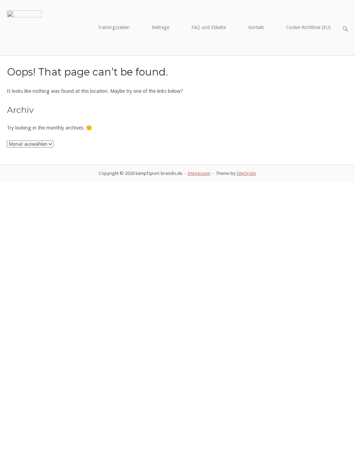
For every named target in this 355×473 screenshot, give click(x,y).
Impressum (199, 173)
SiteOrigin (246, 173)
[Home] (24, 27)
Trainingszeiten (114, 27)
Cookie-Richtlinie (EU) (308, 27)
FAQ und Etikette (208, 27)
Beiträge (160, 27)
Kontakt (256, 27)
